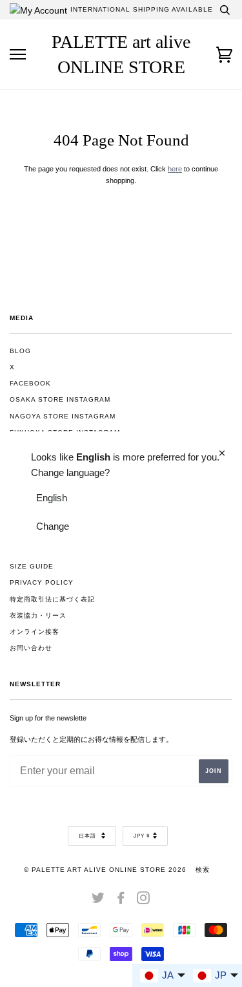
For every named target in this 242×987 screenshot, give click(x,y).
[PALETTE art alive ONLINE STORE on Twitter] (98, 900)
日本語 (88, 836)
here (175, 169)
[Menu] (18, 55)
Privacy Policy (42, 582)
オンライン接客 (34, 631)
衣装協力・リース (38, 615)
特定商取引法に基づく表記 (52, 599)
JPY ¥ (142, 836)
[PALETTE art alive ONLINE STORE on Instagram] (143, 900)
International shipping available (141, 9)
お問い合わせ (31, 647)
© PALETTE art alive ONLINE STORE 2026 (105, 869)
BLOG (20, 350)
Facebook (30, 383)
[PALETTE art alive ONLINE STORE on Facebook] (121, 900)
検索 (203, 869)
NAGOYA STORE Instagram (63, 416)
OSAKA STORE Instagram (60, 399)
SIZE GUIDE (32, 566)
